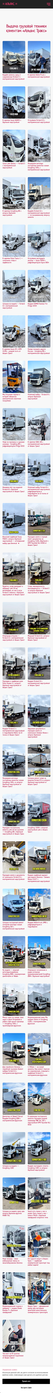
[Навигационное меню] (48, 4)
